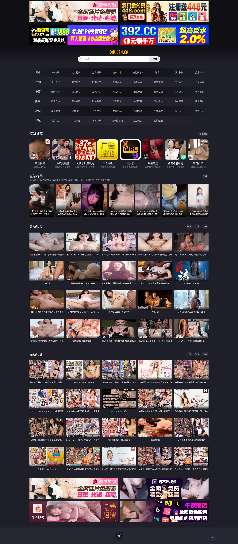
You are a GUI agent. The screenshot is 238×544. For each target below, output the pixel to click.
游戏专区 (117, 72)
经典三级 (158, 91)
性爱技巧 (199, 110)
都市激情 (55, 110)
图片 (38, 101)
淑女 (197, 354)
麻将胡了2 (138, 72)
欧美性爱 (117, 91)
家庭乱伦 (76, 110)
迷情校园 (137, 110)
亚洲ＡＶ (55, 82)
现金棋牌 (179, 72)
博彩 (38, 72)
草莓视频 (96, 120)
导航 (38, 120)
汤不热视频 (117, 120)
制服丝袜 (137, 91)
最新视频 (36, 226)
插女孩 (55, 120)
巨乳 (197, 226)
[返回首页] (213, 538)
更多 (205, 226)
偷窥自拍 (55, 101)
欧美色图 (96, 101)
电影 (38, 92)
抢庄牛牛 (199, 72)
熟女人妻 (137, 82)
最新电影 (36, 354)
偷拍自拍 (76, 91)
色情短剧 (158, 120)
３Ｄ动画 (117, 82)
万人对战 (96, 72)
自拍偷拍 (76, 82)
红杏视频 (137, 120)
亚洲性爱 (55, 91)
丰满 (189, 354)
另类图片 (199, 101)
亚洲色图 (76, 101)
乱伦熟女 (179, 91)
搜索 (155, 59)
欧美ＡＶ (96, 82)
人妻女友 (96, 110)
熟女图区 (179, 101)
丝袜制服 (158, 82)
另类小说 (158, 110)
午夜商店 (76, 120)
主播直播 (179, 82)
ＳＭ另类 (199, 82)
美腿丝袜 (137, 101)
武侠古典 (117, 110)
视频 (38, 82)
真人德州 (76, 72)
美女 (189, 226)
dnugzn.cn (119, 52)
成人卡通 (96, 91)
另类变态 (199, 91)
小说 (38, 111)
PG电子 (55, 72)
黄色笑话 (179, 110)
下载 (205, 176)
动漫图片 (117, 101)
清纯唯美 (158, 101)
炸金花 (158, 72)
